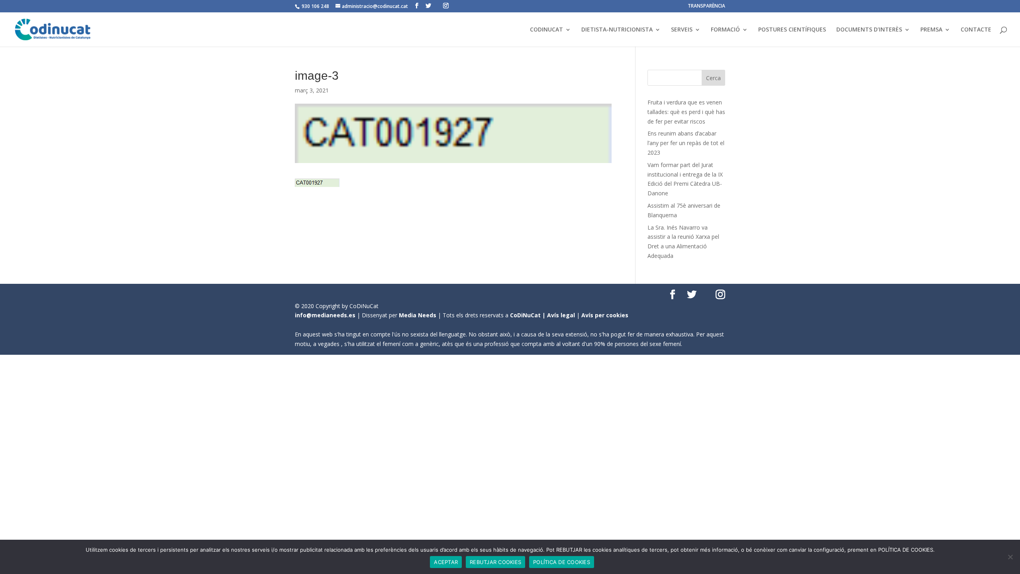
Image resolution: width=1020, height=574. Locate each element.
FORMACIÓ (725, 30)
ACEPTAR (446, 562)
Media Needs (417, 315)
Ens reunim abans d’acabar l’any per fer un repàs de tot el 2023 (685, 143)
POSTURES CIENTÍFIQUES (792, 30)
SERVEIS (681, 30)
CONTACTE (976, 30)
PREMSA (931, 30)
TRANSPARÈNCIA (706, 6)
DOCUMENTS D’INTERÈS (869, 30)
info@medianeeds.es (325, 315)
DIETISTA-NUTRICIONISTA (617, 30)
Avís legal (561, 315)
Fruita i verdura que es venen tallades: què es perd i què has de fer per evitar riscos (686, 111)
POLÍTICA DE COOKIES (561, 562)
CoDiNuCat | (528, 315)
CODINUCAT (546, 30)
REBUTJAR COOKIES (495, 562)
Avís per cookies (604, 315)
